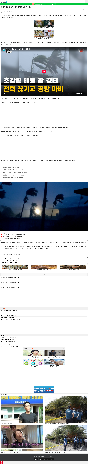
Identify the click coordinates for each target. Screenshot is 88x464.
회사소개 (36, 456)
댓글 (44, 274)
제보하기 (40, 459)
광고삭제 (1, 462)
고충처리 (52, 456)
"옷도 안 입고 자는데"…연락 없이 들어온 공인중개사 (15, 172)
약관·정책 (48, 456)
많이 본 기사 (4, 395)
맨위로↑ (51, 459)
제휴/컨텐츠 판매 (41, 456)
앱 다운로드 (46, 459)
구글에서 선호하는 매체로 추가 (7, 11)
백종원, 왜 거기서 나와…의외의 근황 (11, 167)
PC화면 (36, 459)
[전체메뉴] (86, 1)
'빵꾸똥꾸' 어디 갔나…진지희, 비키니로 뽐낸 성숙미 (14, 175)
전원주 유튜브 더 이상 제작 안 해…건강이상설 (13, 177)
